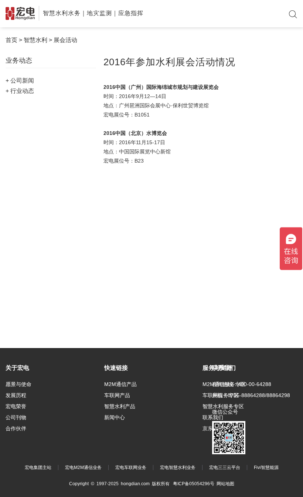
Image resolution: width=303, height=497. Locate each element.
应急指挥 (130, 13)
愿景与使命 (18, 384)
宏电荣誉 (16, 406)
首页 (11, 40)
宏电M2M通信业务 (83, 467)
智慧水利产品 (119, 406)
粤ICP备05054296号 (193, 483)
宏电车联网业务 (130, 467)
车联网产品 (117, 395)
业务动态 (19, 60)
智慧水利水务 (62, 13)
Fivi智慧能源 (266, 467)
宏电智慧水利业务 (177, 467)
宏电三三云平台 (224, 467)
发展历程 (16, 395)
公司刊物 (16, 417)
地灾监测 (99, 13)
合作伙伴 (16, 428)
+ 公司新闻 (20, 80)
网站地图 (225, 483)
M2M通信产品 (120, 384)
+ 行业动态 (20, 91)
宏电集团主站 (38, 467)
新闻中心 (114, 417)
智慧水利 (35, 40)
